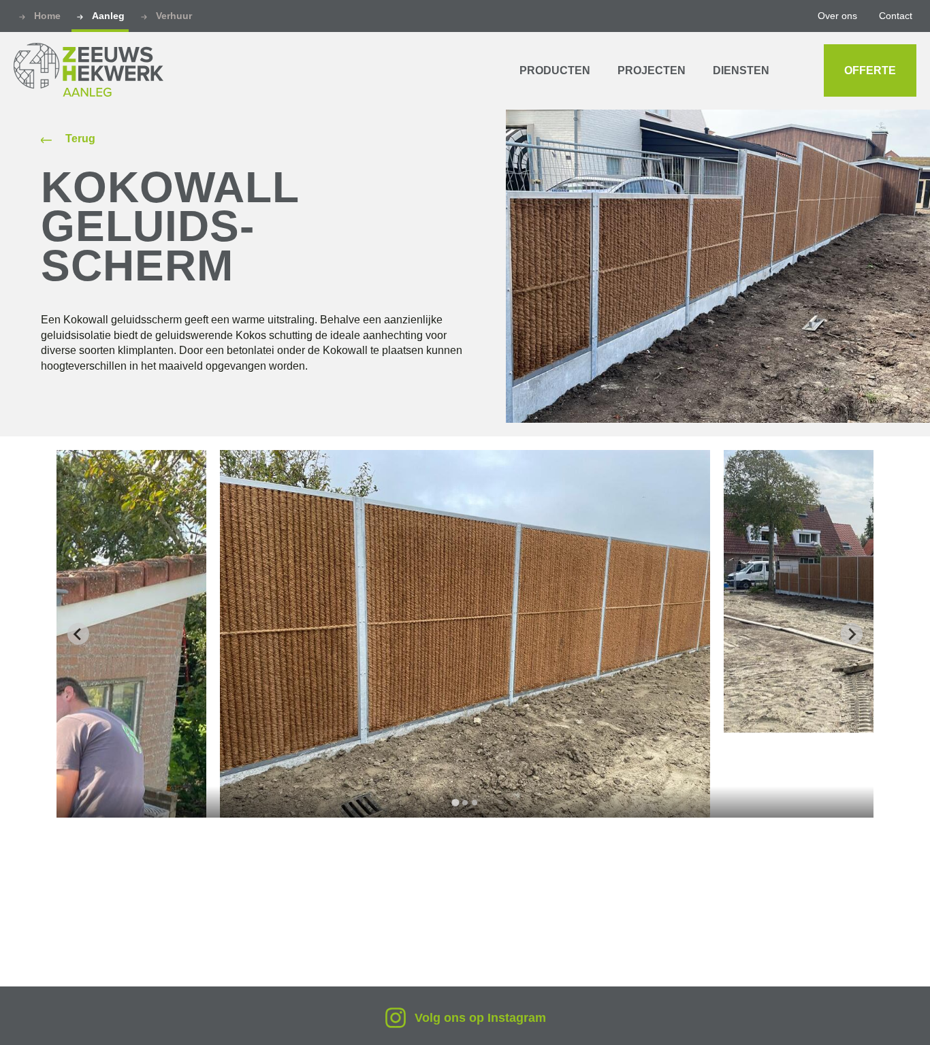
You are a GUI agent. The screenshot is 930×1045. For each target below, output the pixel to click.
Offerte (870, 70)
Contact (895, 15)
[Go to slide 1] (455, 803)
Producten (554, 70)
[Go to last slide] (78, 634)
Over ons (837, 15)
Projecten (652, 70)
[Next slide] (852, 634)
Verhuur (174, 16)
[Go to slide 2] (465, 802)
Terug (80, 138)
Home (47, 16)
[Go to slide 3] (474, 802)
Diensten (741, 70)
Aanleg (108, 16)
